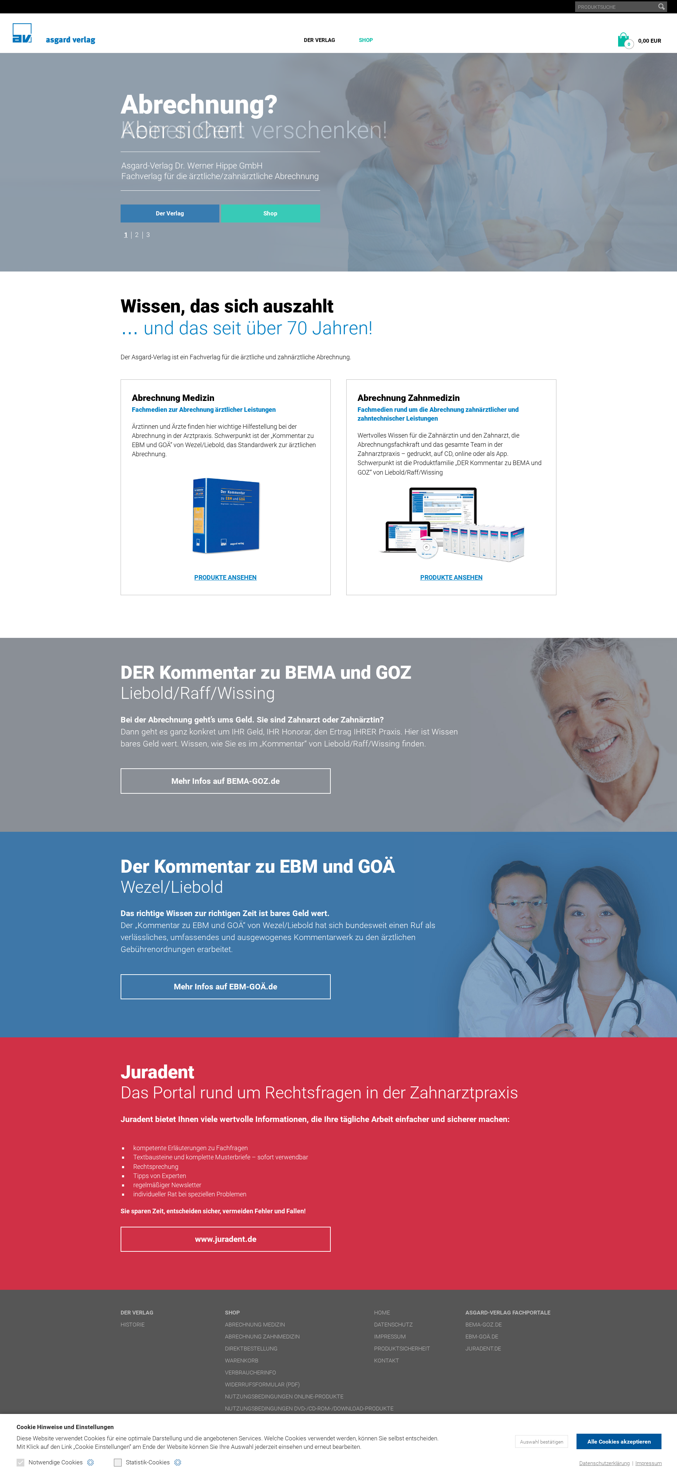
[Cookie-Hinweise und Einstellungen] (90, 1462)
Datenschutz (393, 1324)
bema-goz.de (483, 1324)
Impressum (648, 1463)
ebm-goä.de (481, 1336)
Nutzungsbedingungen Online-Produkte (284, 1396)
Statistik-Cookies (148, 1462)
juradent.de (483, 1348)
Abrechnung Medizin (255, 1324)
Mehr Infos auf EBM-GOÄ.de (225, 986)
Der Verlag (319, 40)
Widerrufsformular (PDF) (262, 1384)
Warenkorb (241, 1360)
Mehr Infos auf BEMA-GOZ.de (225, 781)
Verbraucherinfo (250, 1372)
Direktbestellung (251, 1348)
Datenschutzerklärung (604, 1463)
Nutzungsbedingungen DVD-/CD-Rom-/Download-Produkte (309, 1408)
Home (382, 1312)
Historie (133, 1324)
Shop (366, 40)
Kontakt (386, 1360)
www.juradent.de (225, 1239)
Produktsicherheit (402, 1348)
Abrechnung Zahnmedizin (262, 1336)
